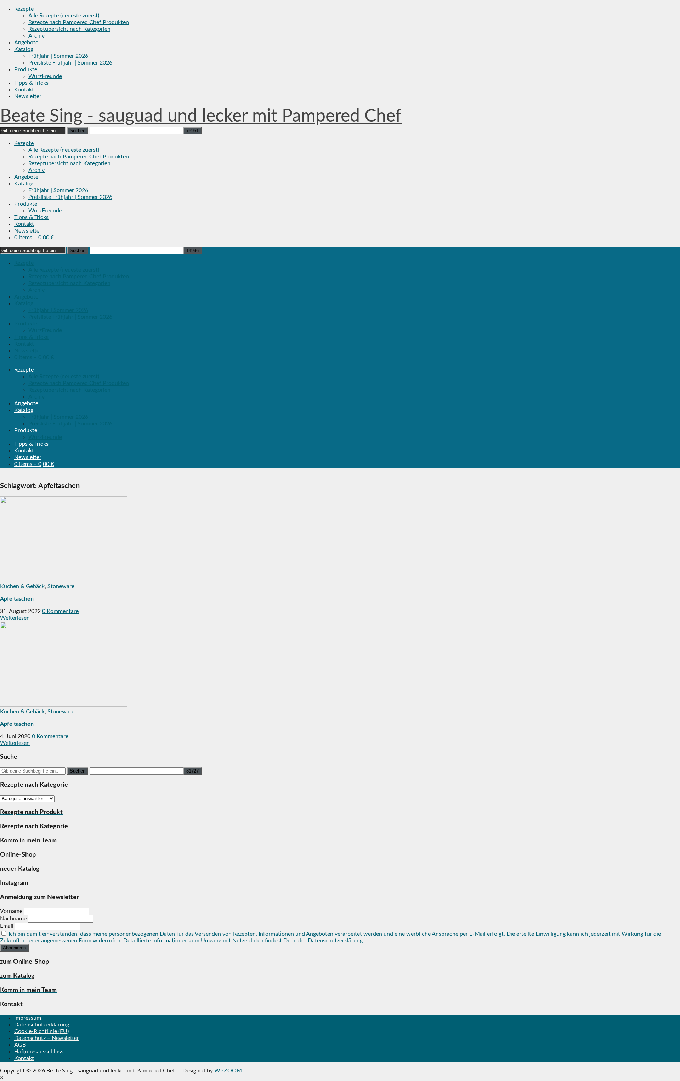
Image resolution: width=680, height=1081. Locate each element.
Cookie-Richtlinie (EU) (41, 1031)
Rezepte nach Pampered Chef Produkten (78, 22)
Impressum (27, 1018)
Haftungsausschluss (38, 1051)
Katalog (23, 49)
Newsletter (27, 96)
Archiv (36, 36)
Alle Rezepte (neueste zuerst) (63, 15)
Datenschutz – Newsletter (46, 1038)
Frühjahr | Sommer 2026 (58, 56)
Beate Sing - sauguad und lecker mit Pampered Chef (201, 116)
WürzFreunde (45, 76)
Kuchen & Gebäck (22, 586)
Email (6, 926)
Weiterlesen (15, 618)
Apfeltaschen (17, 599)
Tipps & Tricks (31, 83)
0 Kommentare (60, 611)
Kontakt (24, 90)
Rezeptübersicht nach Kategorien (69, 29)
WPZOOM (228, 1071)
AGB (20, 1045)
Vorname (11, 911)
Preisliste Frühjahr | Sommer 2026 (70, 63)
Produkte (25, 69)
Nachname (13, 918)
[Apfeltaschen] (64, 580)
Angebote (26, 42)
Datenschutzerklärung (41, 1024)
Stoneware (60, 586)
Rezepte (24, 9)
